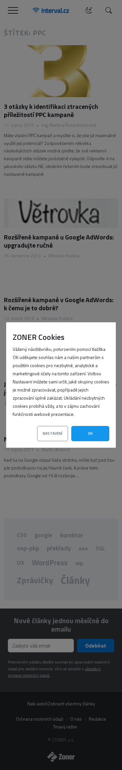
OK (90, 433)
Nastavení (52, 433)
